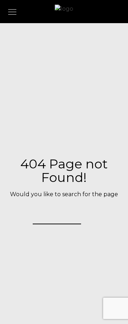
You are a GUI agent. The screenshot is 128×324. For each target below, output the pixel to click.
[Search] (71, 214)
